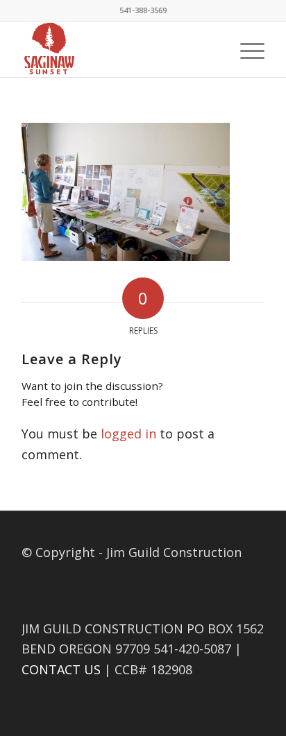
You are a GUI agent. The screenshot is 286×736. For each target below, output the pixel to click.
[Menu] (245, 49)
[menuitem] (245, 49)
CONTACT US (61, 669)
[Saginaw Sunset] (119, 49)
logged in (128, 433)
